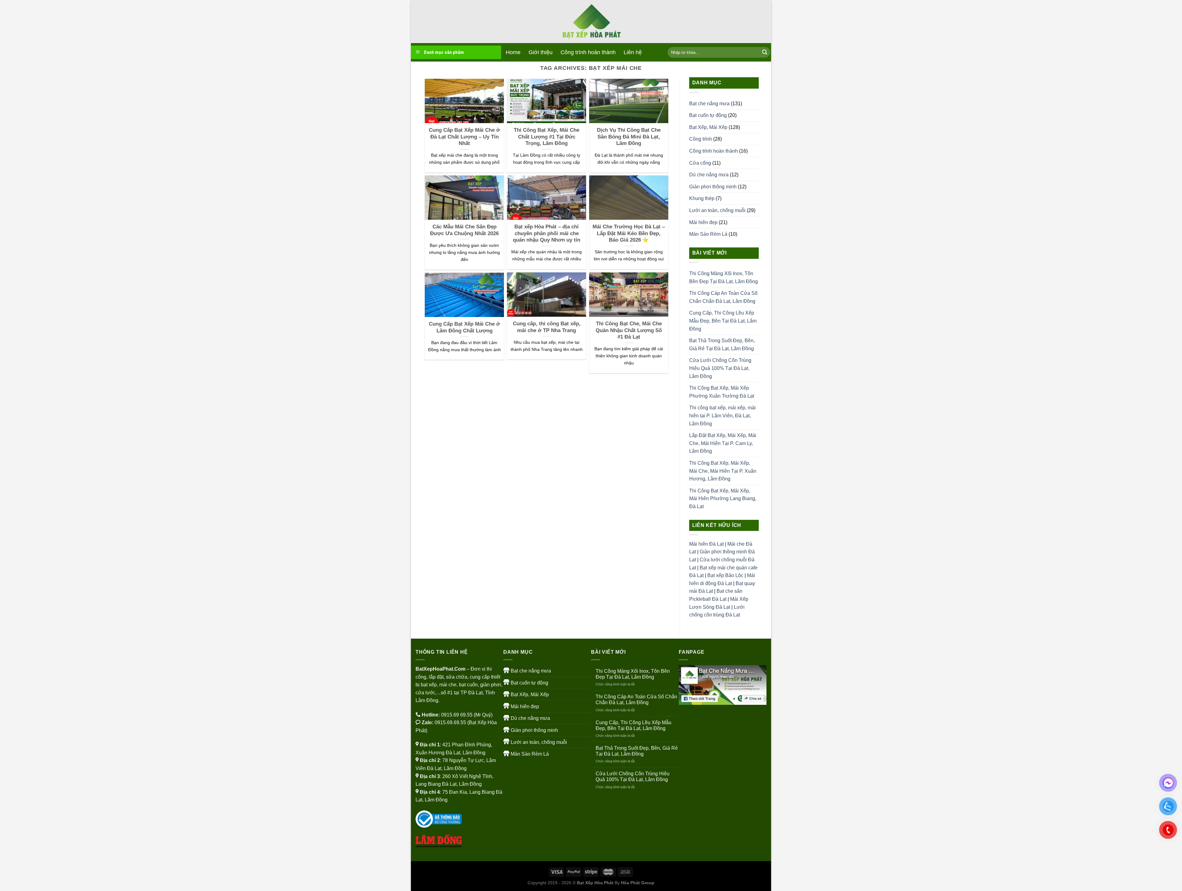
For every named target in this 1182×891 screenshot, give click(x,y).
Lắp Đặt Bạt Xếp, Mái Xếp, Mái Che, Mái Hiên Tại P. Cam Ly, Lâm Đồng (722, 443)
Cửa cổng (700, 163)
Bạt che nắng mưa (709, 103)
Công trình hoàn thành (588, 52)
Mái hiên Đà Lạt (706, 544)
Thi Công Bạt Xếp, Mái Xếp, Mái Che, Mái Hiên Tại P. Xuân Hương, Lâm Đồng (722, 470)
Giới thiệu (541, 52)
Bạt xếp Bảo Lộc (725, 575)
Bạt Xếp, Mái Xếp (708, 127)
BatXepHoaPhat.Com (440, 669)
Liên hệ (633, 52)
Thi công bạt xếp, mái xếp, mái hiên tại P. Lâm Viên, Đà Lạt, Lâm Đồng (722, 415)
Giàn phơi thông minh (713, 186)
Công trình (700, 139)
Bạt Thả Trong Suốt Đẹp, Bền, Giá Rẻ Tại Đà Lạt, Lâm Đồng (722, 344)
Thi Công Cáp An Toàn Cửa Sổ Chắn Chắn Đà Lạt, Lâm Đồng (723, 297)
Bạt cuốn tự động (708, 115)
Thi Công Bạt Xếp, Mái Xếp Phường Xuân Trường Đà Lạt (721, 392)
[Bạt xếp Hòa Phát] (591, 21)
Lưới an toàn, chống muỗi (717, 210)
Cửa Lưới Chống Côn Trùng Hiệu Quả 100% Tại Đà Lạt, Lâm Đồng (720, 368)
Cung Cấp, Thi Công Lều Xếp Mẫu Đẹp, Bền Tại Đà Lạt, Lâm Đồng (723, 320)
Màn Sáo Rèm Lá (708, 234)
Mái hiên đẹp (703, 222)
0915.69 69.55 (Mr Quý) (466, 714)
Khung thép (701, 198)
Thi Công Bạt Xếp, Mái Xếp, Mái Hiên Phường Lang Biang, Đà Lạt (722, 498)
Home (513, 52)
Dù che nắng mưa (709, 174)
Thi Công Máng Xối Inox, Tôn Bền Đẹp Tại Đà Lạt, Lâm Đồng (723, 277)
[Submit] (764, 52)
